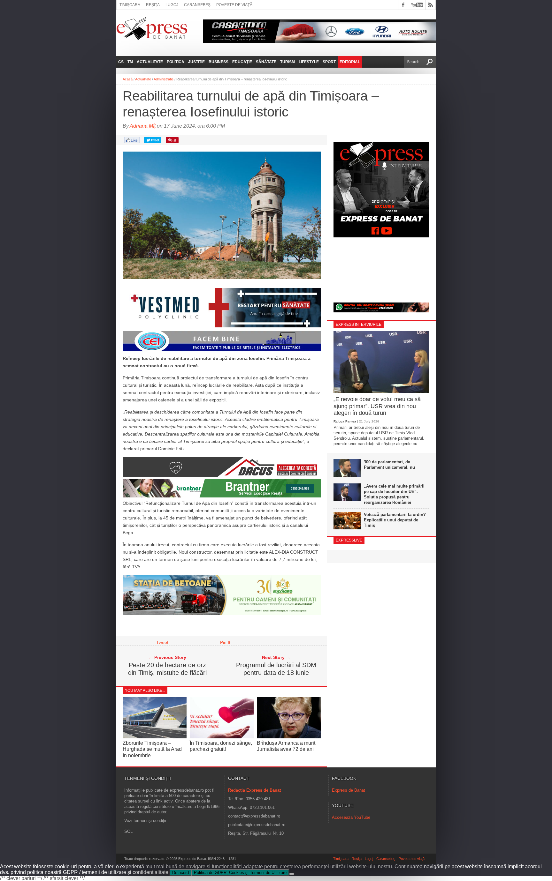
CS (121, 62)
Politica (175, 62)
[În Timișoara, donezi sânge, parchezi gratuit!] (222, 737)
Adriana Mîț (143, 126)
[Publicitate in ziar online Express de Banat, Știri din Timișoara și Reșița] (222, 351)
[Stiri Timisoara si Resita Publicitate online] (222, 475)
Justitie (196, 62)
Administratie (163, 79)
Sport (329, 62)
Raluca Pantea (345, 421)
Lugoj (171, 5)
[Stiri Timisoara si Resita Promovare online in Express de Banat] (222, 613)
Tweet (162, 642)
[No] (291, 874)
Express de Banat (348, 790)
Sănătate (266, 62)
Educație (242, 62)
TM (130, 62)
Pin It (225, 642)
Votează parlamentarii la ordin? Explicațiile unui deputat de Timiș (395, 520)
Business (218, 62)
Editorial (350, 62)
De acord (180, 872)
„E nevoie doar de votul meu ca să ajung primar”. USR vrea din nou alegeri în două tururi (377, 406)
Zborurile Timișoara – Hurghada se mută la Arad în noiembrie (152, 749)
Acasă (128, 79)
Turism (287, 62)
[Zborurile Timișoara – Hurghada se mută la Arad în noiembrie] (155, 736)
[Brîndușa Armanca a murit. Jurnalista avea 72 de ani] (289, 736)
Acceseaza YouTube (351, 817)
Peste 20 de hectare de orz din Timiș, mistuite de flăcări (167, 668)
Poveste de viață (234, 5)
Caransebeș (197, 5)
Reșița (153, 5)
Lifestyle (309, 62)
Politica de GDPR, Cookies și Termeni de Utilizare (240, 872)
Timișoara (129, 5)
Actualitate (150, 62)
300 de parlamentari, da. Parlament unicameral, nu (389, 464)
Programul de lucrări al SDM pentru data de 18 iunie (276, 668)
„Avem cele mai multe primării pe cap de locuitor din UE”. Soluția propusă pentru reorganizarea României (394, 494)
